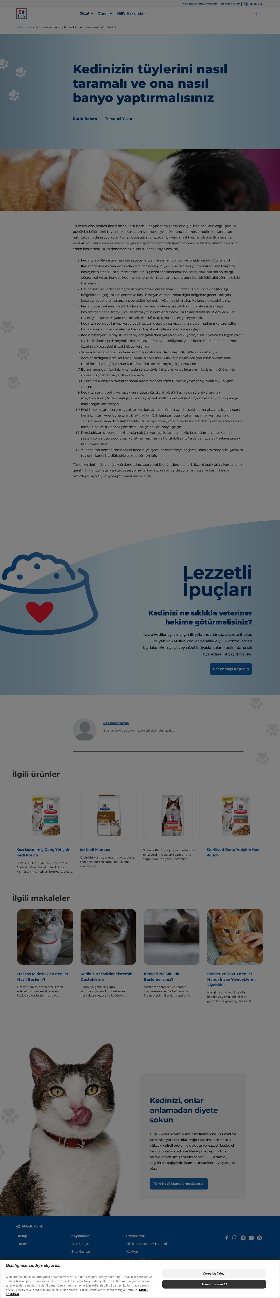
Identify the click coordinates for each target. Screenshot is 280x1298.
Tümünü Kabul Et (214, 1284)
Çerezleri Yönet (214, 1273)
